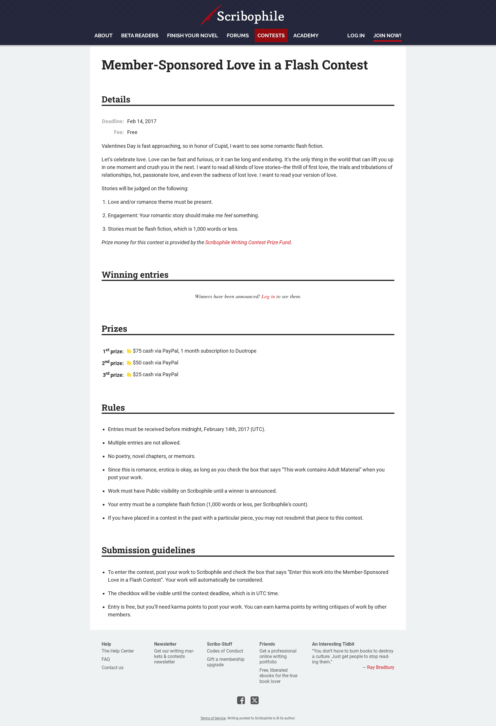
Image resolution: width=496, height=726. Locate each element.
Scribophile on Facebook (241, 700)
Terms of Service (213, 718)
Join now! (387, 35)
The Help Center (118, 651)
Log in (356, 35)
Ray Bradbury (380, 667)
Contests (271, 35)
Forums (238, 35)
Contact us (112, 667)
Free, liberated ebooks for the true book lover (278, 675)
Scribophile (242, 15)
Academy (306, 35)
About (103, 35)
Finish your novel (192, 35)
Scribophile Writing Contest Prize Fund (248, 242)
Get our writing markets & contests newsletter (174, 656)
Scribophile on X (255, 700)
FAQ (106, 659)
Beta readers (139, 35)
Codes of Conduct (225, 651)
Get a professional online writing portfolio (278, 656)
